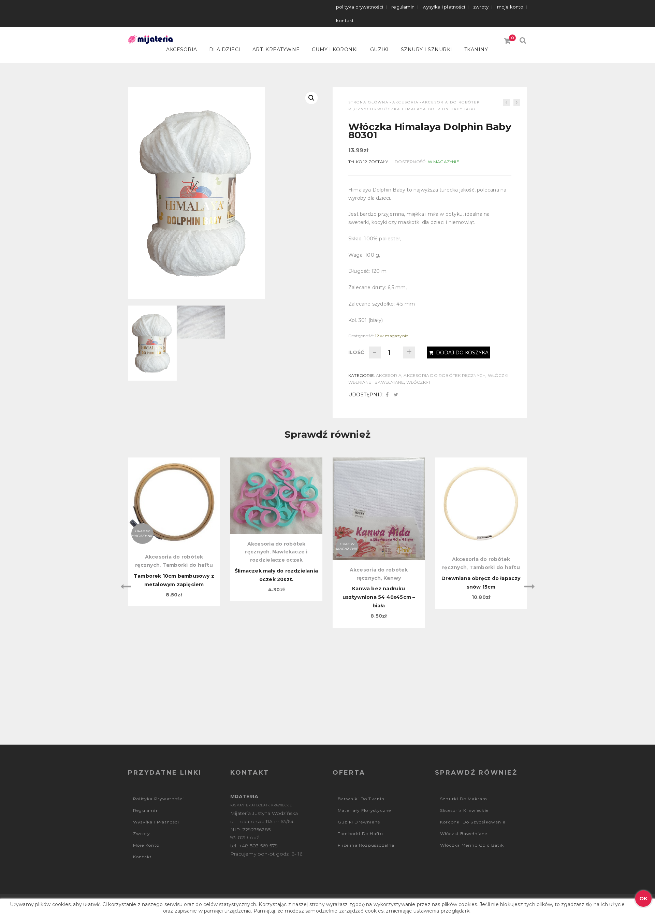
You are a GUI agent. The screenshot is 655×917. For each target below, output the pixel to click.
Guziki (379, 49)
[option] (174, 531)
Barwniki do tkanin (361, 798)
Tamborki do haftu (187, 565)
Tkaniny (476, 49)
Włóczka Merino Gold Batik (472, 845)
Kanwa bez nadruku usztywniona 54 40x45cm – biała (379, 597)
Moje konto (510, 7)
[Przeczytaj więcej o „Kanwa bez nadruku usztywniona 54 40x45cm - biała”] (378, 493)
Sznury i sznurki (426, 49)
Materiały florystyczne (364, 810)
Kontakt (345, 20)
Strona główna (368, 102)
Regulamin (402, 7)
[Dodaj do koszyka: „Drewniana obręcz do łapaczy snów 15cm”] (481, 493)
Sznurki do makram (463, 798)
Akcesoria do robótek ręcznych (444, 375)
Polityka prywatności (359, 7)
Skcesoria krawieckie (464, 810)
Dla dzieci (225, 49)
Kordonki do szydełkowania (473, 821)
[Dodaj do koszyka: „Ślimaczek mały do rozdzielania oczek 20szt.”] (276, 493)
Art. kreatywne (276, 49)
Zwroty (481, 7)
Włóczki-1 (418, 382)
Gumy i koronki (335, 49)
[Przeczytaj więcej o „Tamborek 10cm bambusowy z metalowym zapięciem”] (174, 493)
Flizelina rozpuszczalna (366, 845)
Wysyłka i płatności (444, 7)
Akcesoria (181, 49)
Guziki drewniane (359, 821)
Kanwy (392, 578)
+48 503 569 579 (258, 846)
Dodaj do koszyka (462, 353)
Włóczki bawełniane (463, 833)
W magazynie (443, 161)
